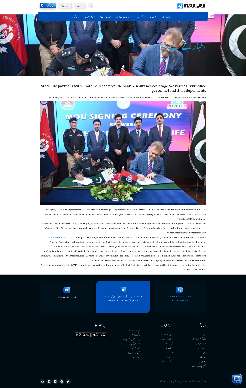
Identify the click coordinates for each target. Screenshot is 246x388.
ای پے (79, 5)
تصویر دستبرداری (201, 343)
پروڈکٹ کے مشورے (166, 361)
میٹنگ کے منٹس (135, 334)
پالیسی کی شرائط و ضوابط (199, 338)
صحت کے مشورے (167, 338)
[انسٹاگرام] (49, 381)
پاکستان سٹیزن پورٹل (133, 352)
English (64, 5)
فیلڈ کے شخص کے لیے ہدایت (131, 339)
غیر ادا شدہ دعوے (134, 330)
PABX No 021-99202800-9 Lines (179, 296)
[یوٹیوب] (42, 381)
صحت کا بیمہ (169, 347)
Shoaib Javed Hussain (57, 237)
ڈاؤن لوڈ (203, 334)
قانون (204, 352)
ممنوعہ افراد (136, 357)
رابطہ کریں (76, 16)
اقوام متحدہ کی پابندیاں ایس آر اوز (130, 343)
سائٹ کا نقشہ (202, 347)
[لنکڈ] (55, 381)
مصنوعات (153, 16)
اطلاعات (203, 356)
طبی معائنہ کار (169, 343)
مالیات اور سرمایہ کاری (123, 16)
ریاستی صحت (166, 16)
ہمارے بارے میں (105, 16)
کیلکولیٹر (203, 361)
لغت (171, 352)
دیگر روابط (170, 356)
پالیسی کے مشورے (167, 334)
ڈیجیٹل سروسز (140, 16)
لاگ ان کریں (50, 5)
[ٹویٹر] (68, 381)
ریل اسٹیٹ (89, 16)
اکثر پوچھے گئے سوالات (199, 365)
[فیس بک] (61, 381)
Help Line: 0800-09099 (179, 300)
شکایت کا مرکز (136, 348)
